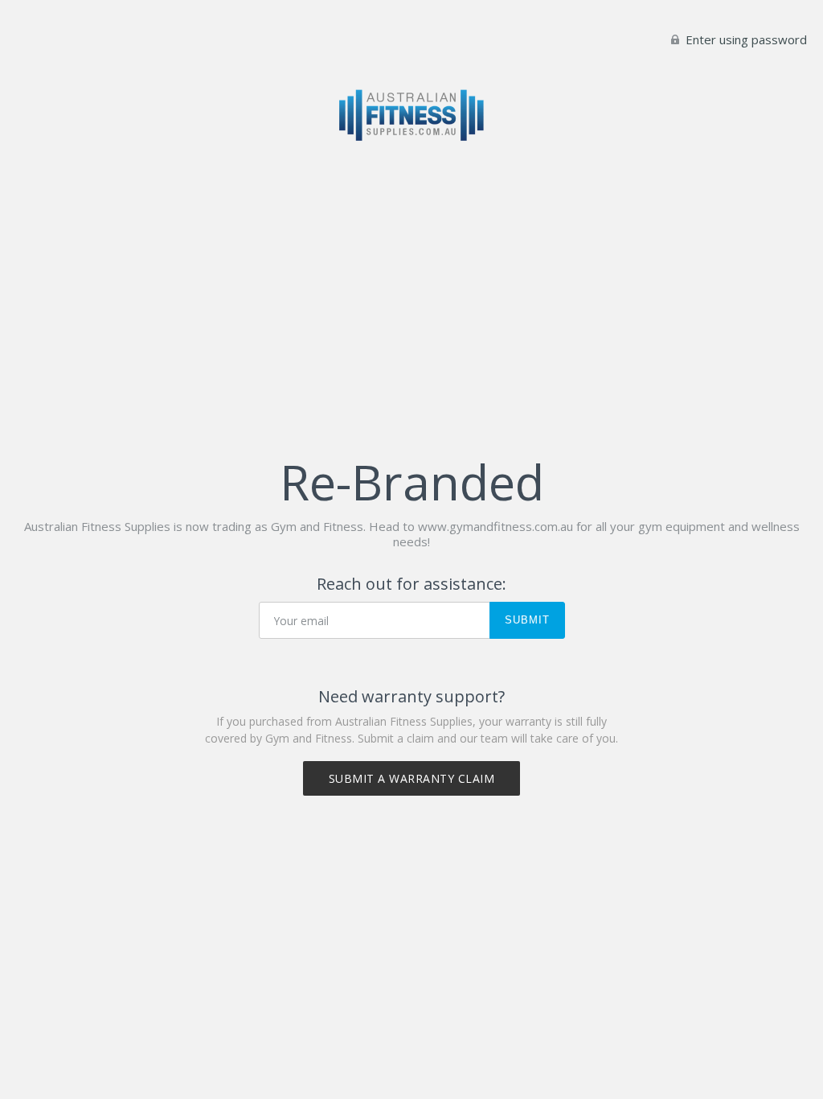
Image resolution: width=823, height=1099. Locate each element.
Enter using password (744, 39)
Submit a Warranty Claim (412, 778)
